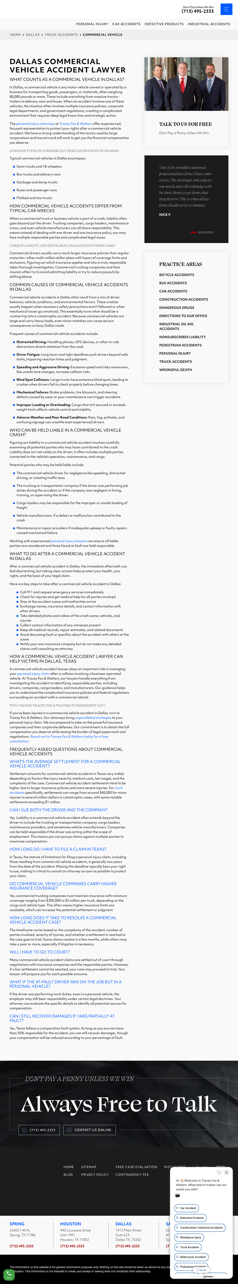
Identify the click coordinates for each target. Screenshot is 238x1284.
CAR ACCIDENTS (126, 24)
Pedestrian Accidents (180, 345)
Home (15, 35)
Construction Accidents (183, 299)
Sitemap (88, 1167)
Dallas (33, 35)
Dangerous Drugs (176, 307)
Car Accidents (173, 291)
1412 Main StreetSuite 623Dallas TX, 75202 (128, 1235)
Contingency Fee (132, 1175)
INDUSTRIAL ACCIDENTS (209, 24)
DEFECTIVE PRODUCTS (164, 24)
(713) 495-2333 (198, 11)
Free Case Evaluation (136, 1167)
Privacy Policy (95, 1175)
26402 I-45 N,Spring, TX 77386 (23, 1232)
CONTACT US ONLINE (93, 1130)
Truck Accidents (61, 35)
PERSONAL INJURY (92, 24)
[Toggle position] (219, 1172)
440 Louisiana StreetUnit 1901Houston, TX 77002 (75, 1235)
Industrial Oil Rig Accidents (176, 326)
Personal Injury (175, 353)
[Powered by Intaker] (208, 1277)
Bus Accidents (173, 283)
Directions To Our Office (183, 316)
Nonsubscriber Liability (182, 337)
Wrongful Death (175, 370)
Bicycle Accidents (176, 275)
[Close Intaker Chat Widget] (226, 1172)
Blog (68, 1175)
